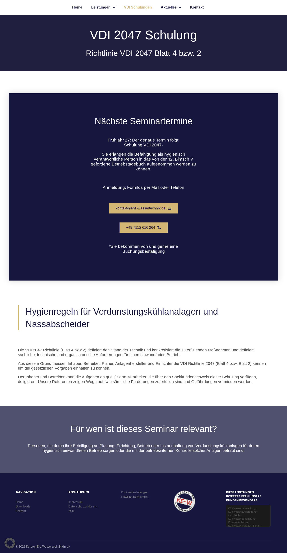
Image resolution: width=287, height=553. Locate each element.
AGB (71, 511)
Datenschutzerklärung (82, 506)
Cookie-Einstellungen (134, 492)
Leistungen (101, 7)
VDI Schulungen (138, 7)
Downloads (23, 506)
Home (77, 7)
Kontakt (197, 7)
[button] (10, 543)
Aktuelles (169, 7)
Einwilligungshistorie (134, 497)
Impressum (75, 502)
